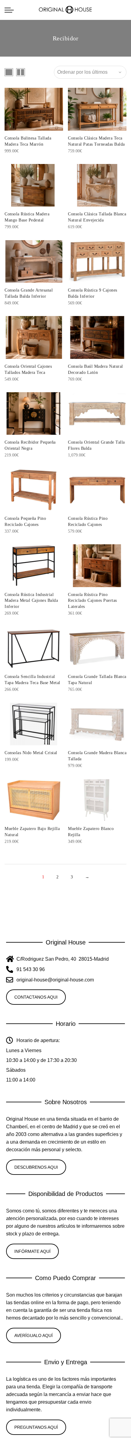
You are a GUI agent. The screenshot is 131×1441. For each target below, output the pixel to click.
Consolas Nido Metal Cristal (31, 752)
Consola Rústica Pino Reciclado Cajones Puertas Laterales (92, 600)
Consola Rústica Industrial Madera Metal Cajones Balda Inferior (31, 600)
